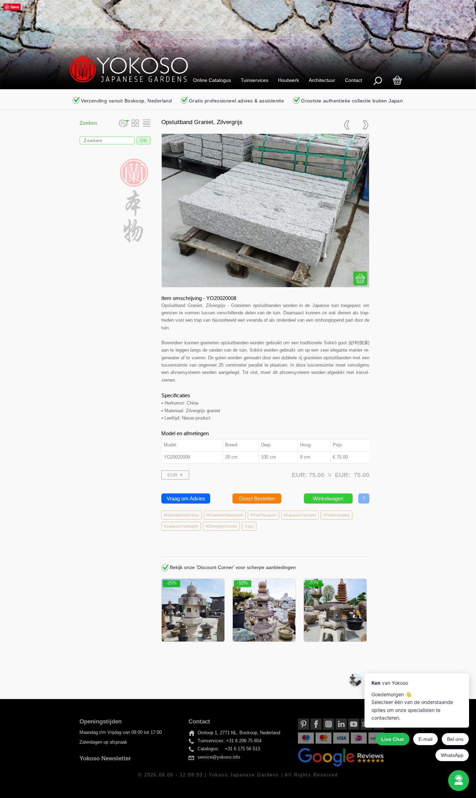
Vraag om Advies (186, 498)
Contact (353, 80)
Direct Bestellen (257, 498)
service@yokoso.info (219, 757)
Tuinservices (254, 80)
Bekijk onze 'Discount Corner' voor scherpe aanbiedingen (232, 567)
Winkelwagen (328, 498)
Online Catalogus (212, 80)
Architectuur (322, 80)
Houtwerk (288, 80)
